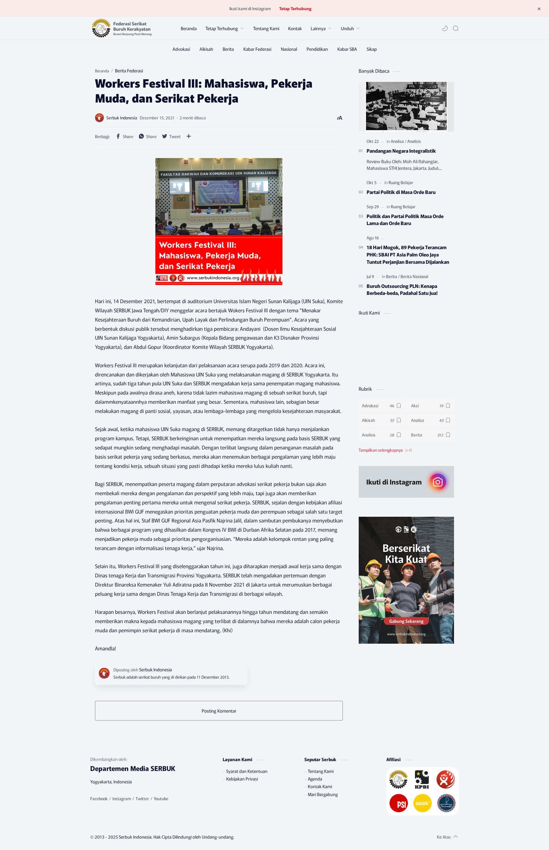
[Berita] (228, 49)
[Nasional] (289, 49)
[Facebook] (99, 798)
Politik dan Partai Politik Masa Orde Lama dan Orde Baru (405, 219)
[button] (445, 28)
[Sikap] (372, 49)
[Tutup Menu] (539, 8)
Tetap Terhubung (295, 8)
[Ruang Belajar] (401, 182)
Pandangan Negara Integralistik (401, 150)
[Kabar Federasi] (257, 49)
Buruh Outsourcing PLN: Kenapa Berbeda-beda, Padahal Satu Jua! (402, 289)
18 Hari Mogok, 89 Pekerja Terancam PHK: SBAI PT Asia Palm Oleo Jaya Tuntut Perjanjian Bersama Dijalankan (408, 254)
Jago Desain (272, 836)
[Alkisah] (206, 49)
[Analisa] (398, 141)
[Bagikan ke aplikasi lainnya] (189, 136)
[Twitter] (142, 798)
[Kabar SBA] (347, 49)
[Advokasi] (181, 49)
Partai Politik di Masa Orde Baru (401, 191)
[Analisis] (414, 141)
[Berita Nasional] (414, 276)
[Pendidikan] (317, 49)
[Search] (455, 28)
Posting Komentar (219, 710)
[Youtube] (161, 798)
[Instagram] (121, 798)
